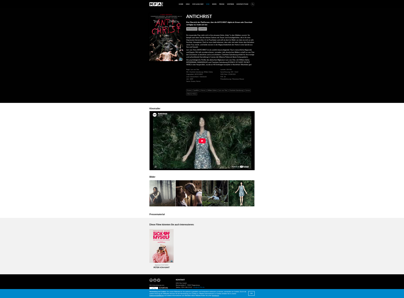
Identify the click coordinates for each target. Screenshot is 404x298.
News (214, 4)
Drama (189, 90)
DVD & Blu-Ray (197, 4)
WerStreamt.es (192, 29)
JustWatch (202, 29)
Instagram (151, 280)
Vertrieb (230, 4)
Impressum (215, 295)
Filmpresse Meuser (238, 79)
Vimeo (158, 280)
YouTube (155, 280)
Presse (221, 4)
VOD (207, 4)
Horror (203, 90)
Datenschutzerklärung (156, 295)
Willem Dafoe (212, 90)
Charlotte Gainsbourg (236, 90)
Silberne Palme (191, 94)
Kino (188, 4)
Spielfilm (196, 90)
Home (181, 4)
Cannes (247, 90)
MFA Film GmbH (156, 4)
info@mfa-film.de (198, 287)
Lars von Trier (223, 90)
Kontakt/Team (242, 4)
